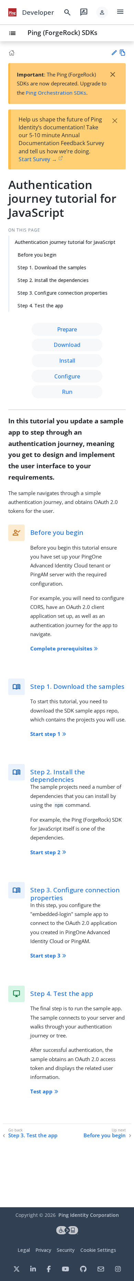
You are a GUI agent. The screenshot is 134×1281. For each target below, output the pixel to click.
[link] (12, 12)
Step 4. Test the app (40, 305)
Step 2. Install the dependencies (53, 280)
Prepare (67, 329)
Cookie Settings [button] (98, 1250)
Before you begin (37, 254)
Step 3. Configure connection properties (63, 293)
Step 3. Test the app (32, 1135)
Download (67, 345)
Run (67, 392)
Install (67, 360)
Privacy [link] (43, 1250)
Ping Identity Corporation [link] (88, 1215)
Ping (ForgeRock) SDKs (62, 32)
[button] (102, 12)
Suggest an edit (114, 52)
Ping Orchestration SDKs (56, 92)
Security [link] (66, 1250)
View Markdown (122, 52)
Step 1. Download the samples (52, 267)
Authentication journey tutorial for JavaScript (65, 242)
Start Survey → (38, 159)
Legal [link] (24, 1250)
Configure (67, 376)
